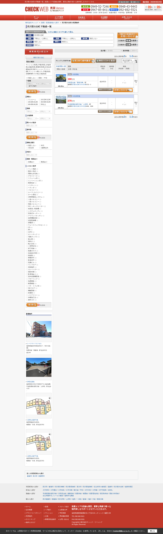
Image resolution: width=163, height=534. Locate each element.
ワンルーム (32, 99)
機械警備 (32, 290)
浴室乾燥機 (33, 220)
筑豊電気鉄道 (94, 493)
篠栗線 (85, 493)
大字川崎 (69, 490)
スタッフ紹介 (64, 507)
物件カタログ (30, 522)
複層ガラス (33, 251)
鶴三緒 (76, 490)
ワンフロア (33, 265)
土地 (46, 516)
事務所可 (32, 258)
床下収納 (32, 248)
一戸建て (48, 510)
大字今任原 (82, 106)
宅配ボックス (33, 237)
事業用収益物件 (50, 519)
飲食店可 (32, 260)
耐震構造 (32, 283)
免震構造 (32, 281)
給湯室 (31, 293)
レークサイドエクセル (34, 343)
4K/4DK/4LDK (33, 104)
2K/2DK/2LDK (33, 102)
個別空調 (32, 272)
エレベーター (33, 269)
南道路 (31, 255)
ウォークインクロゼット (37, 225)
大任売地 (75, 74)
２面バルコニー (34, 199)
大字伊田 (46, 490)
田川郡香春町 (70, 487)
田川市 (35, 476)
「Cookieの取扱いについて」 (121, 531)
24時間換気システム (36, 197)
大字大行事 (82, 84)
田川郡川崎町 (59, 487)
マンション (49, 513)
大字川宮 (88, 490)
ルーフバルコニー (35, 192)
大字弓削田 (102, 490)
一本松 (79, 499)
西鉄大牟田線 (114, 493)
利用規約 (29, 516)
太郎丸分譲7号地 (32, 456)
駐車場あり (33, 274)
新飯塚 (54, 499)
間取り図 (63, 66)
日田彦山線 (71, 82)
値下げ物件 (33, 86)
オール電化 (33, 194)
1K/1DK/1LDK (46, 99)
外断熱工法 (33, 297)
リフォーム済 (33, 178)
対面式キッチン (34, 213)
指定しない (32, 78)
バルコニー (33, 190)
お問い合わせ (64, 519)
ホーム (28, 507)
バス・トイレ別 (34, 286)
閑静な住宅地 (33, 173)
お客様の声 (63, 510)
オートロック (33, 234)
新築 (40, 78)
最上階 (31, 239)
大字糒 (94, 490)
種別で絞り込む (38, 57)
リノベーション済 (35, 181)
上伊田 (85, 104)
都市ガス (32, 300)
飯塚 (84, 499)
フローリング (33, 279)
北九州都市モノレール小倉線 (53, 496)
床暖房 (31, 223)
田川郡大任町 (75, 84)
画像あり (31, 162)
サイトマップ (30, 519)
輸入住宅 (32, 244)
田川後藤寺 (46, 499)
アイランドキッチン (36, 216)
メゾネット (33, 185)
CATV (31, 232)
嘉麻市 (110, 487)
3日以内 (31, 148)
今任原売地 (76, 96)
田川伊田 (61, 499)
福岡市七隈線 (69, 496)
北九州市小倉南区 (100, 487)
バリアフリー (33, 295)
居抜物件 (32, 267)
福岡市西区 (129, 487)
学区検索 (63, 513)
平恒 (81, 490)
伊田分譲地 (30, 382)
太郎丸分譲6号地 (32, 420)
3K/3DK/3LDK (46, 102)
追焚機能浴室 (33, 218)
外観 (57, 66)
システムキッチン (35, 211)
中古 (45, 78)
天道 (93, 499)
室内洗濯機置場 (34, 276)
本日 (42, 145)
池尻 (73, 499)
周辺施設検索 (64, 516)
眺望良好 (32, 183)
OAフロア (32, 288)
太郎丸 (110, 490)
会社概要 (29, 510)
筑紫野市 (41, 476)
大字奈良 (61, 490)
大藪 (89, 499)
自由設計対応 (33, 253)
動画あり (44, 162)
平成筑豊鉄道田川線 (75, 104)
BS (30, 230)
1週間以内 (44, 148)
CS (30, 227)
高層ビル (32, 262)
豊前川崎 (80, 82)
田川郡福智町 (87, 487)
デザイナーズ (33, 176)
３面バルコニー (34, 202)
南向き (31, 241)
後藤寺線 (71, 493)
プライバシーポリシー (34, 513)
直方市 (79, 487)
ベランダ (32, 188)
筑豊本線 (78, 493)
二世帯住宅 (33, 246)
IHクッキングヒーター (37, 206)
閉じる (152, 531)
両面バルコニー (34, 204)
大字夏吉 (53, 490)
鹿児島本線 (104, 493)
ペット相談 (33, 169)
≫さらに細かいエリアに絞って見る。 (61, 32)
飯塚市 (29, 476)
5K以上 (43, 104)
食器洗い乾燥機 (34, 209)
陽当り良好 (33, 171)
